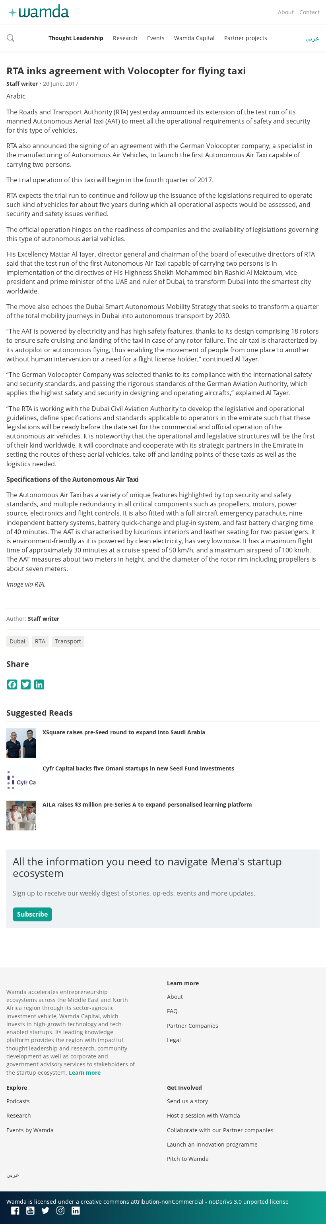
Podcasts (18, 1101)
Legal (174, 1040)
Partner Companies (192, 1025)
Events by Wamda (30, 1130)
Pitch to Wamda (188, 1158)
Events (156, 38)
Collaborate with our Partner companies (220, 1130)
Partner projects (245, 38)
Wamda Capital (194, 38)
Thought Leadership (76, 38)
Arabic (15, 96)
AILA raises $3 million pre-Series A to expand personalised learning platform (147, 804)
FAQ (172, 1011)
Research (125, 38)
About (286, 12)
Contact (309, 12)
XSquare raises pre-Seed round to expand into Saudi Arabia (124, 732)
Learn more (85, 1072)
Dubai (17, 641)
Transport (68, 641)
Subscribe (32, 914)
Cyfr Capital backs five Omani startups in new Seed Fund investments (138, 768)
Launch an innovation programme (212, 1144)
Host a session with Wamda (203, 1115)
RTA (40, 641)
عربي (312, 38)
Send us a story (187, 1101)
